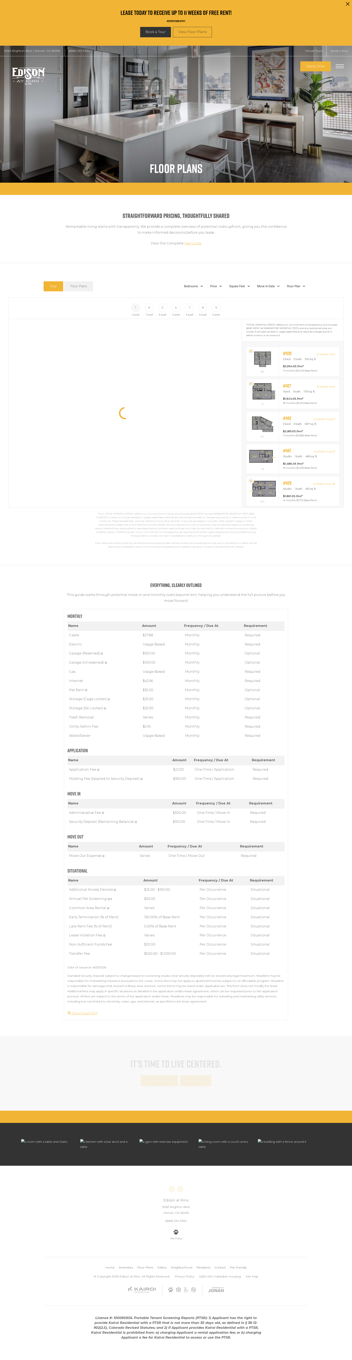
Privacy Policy (184, 1276)
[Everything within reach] (46, 1141)
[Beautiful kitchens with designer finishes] (105, 1144)
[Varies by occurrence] (104, 935)
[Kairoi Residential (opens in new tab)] (142, 1292)
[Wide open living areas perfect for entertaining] (224, 1144)
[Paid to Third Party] (111, 899)
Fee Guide (192, 243)
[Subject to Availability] (102, 653)
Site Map (252, 1276)
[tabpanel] (176, 423)
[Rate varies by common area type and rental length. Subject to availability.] (108, 908)
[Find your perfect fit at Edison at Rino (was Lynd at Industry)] (283, 1141)
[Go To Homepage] (28, 75)
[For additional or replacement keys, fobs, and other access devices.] (115, 890)
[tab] (53, 286)
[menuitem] (110, 1267)
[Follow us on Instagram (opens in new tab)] (180, 1189)
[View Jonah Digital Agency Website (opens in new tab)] (216, 1290)
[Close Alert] (347, 5)
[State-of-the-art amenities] (165, 1141)
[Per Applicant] (98, 770)
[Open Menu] (340, 66)
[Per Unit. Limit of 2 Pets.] (86, 690)
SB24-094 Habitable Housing (220, 1276)
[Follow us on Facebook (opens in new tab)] (172, 1189)
